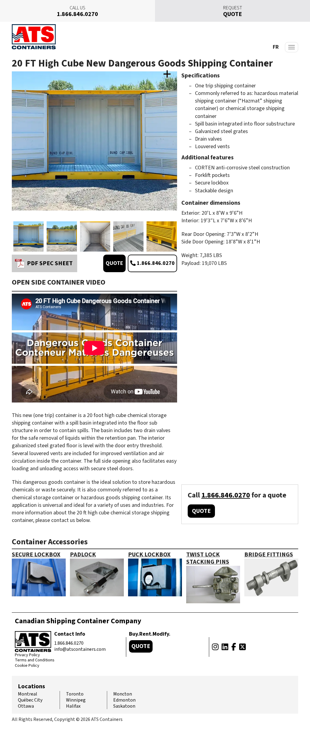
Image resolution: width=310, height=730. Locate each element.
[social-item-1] (215, 647)
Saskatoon (124, 706)
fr (276, 47)
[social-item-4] (242, 647)
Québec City (30, 700)
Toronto (75, 694)
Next (175, 147)
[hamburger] (291, 47)
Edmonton (124, 700)
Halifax (73, 706)
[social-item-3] (233, 647)
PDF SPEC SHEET (50, 263)
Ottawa (26, 706)
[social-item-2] (225, 647)
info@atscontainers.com (80, 649)
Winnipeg (76, 700)
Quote (114, 263)
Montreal (27, 694)
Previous (13, 147)
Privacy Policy (27, 655)
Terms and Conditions (34, 660)
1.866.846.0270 (155, 263)
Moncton (122, 694)
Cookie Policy (27, 666)
